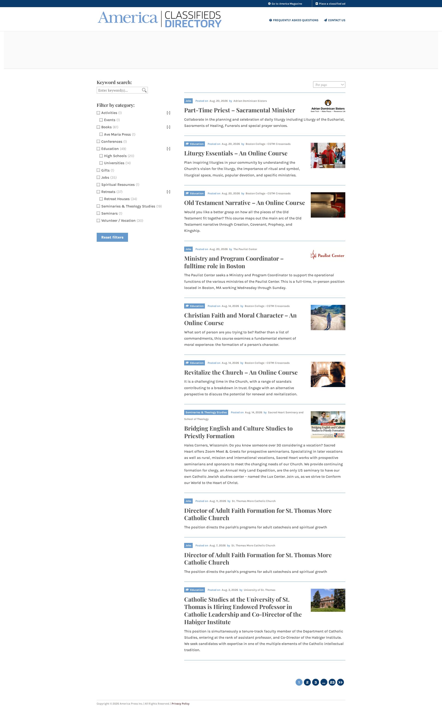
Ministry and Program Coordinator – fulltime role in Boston (234, 262)
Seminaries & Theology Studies (206, 412)
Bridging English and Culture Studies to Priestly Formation (238, 432)
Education (197, 144)
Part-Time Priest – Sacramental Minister (239, 110)
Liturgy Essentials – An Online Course (236, 153)
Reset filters (112, 237)
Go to (287, 3)
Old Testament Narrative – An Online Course (244, 202)
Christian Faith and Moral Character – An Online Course (240, 318)
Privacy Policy (180, 703)
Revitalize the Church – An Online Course (241, 372)
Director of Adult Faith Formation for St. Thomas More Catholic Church (258, 514)
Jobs (188, 100)
